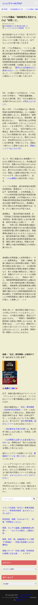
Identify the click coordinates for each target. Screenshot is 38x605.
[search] (34, 499)
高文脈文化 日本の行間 (15, 429)
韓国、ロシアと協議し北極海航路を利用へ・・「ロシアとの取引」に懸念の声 (18, 530)
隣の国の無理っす (22, 26)
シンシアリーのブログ (12, 3)
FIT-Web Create (23, 597)
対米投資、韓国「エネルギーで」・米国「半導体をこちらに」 (18, 520)
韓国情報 (21, 28)
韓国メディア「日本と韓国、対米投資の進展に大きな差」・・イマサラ (18, 552)
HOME (5, 9)
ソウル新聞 (10, 178)
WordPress (20, 600)
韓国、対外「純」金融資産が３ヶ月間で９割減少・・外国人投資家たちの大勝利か (18, 542)
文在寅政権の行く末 (16, 9)
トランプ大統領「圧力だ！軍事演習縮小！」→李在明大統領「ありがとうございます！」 (18, 510)
